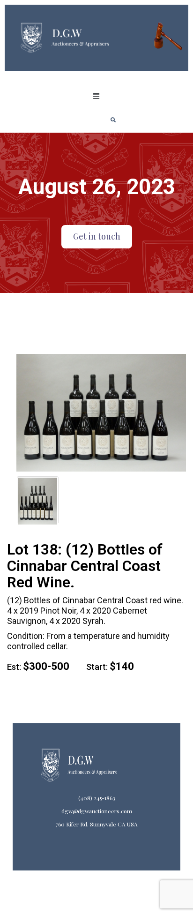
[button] (96, 96)
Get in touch (96, 236)
